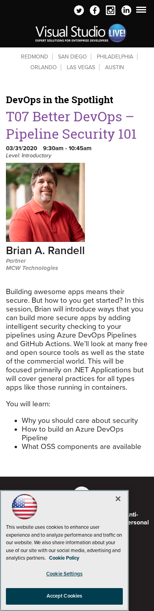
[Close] (118, 498)
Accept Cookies (65, 596)
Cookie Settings (64, 574)
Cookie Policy (64, 558)
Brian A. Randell (45, 251)
